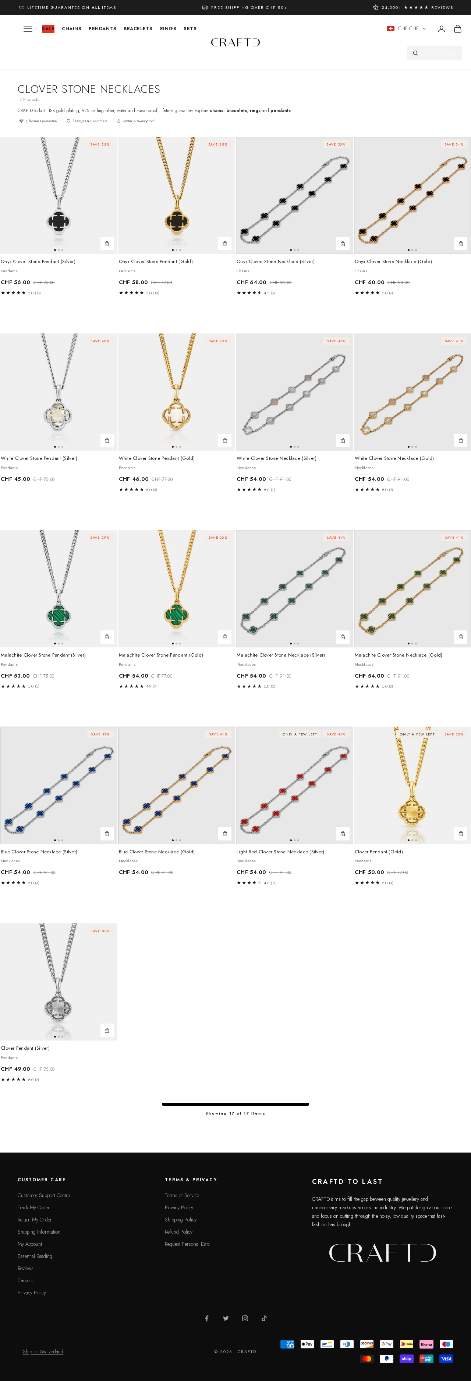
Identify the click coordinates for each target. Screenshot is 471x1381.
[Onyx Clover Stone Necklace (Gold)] (460, 243)
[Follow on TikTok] (264, 1318)
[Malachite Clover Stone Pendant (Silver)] (58, 588)
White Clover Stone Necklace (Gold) (394, 458)
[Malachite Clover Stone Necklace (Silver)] (294, 588)
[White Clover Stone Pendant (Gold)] (177, 392)
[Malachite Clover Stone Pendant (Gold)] (177, 588)
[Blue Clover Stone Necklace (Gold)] (177, 785)
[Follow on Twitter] (226, 1318)
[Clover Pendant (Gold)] (460, 833)
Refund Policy (178, 1231)
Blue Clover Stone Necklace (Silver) (39, 852)
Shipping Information (39, 1231)
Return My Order (35, 1219)
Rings (168, 28)
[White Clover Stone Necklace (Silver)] (294, 392)
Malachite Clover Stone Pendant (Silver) (43, 655)
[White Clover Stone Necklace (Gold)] (460, 440)
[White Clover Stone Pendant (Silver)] (58, 392)
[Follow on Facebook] (206, 1318)
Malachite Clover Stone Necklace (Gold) (399, 655)
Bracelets (138, 28)
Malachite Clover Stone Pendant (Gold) (161, 655)
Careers (25, 1280)
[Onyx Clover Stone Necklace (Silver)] (294, 195)
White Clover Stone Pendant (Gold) (157, 458)
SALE (48, 28)
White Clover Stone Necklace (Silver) (276, 458)
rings (255, 110)
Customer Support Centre (44, 1195)
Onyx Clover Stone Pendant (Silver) (38, 261)
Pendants (102, 28)
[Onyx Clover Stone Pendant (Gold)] (177, 195)
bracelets (236, 110)
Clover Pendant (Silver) (25, 1048)
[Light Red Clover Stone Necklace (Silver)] (294, 785)
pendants (280, 110)
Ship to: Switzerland (43, 1351)
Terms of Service (182, 1195)
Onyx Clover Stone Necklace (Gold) (393, 261)
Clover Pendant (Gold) (379, 852)
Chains (71, 28)
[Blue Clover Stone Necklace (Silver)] (58, 785)
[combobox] (439, 53)
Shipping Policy (180, 1219)
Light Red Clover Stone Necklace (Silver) (280, 852)
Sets (190, 28)
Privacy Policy (32, 1292)
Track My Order (34, 1207)
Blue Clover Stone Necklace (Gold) (157, 852)
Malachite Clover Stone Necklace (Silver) (281, 655)
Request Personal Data (187, 1244)
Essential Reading (35, 1256)
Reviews (25, 1268)
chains (216, 110)
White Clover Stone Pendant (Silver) (39, 458)
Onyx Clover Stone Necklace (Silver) (276, 261)
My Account (30, 1244)
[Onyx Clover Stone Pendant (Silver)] (58, 195)
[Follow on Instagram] (245, 1318)
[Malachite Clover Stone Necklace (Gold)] (460, 637)
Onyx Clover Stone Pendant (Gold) (156, 261)
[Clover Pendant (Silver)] (58, 982)
